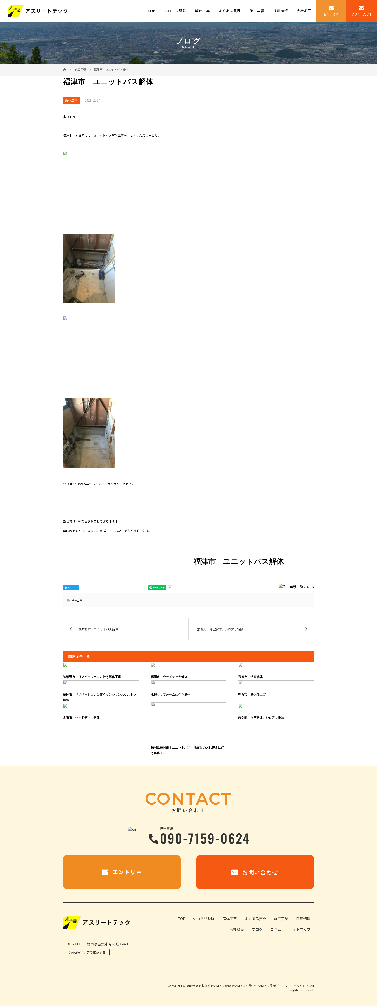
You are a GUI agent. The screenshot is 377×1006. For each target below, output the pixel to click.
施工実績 (257, 11)
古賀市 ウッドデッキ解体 (81, 717)
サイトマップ (300, 929)
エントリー (126, 872)
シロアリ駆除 (175, 11)
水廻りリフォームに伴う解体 (170, 694)
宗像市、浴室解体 (250, 677)
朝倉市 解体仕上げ (252, 694)
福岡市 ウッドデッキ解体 (169, 677)
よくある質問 (230, 11)
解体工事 (202, 11)
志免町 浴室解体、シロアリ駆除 (261, 717)
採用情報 (280, 11)
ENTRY (331, 14)
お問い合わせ (259, 872)
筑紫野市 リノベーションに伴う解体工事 (92, 677)
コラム (275, 929)
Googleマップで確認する (87, 952)
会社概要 (304, 11)
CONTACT (361, 14)
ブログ (257, 929)
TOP (151, 11)
